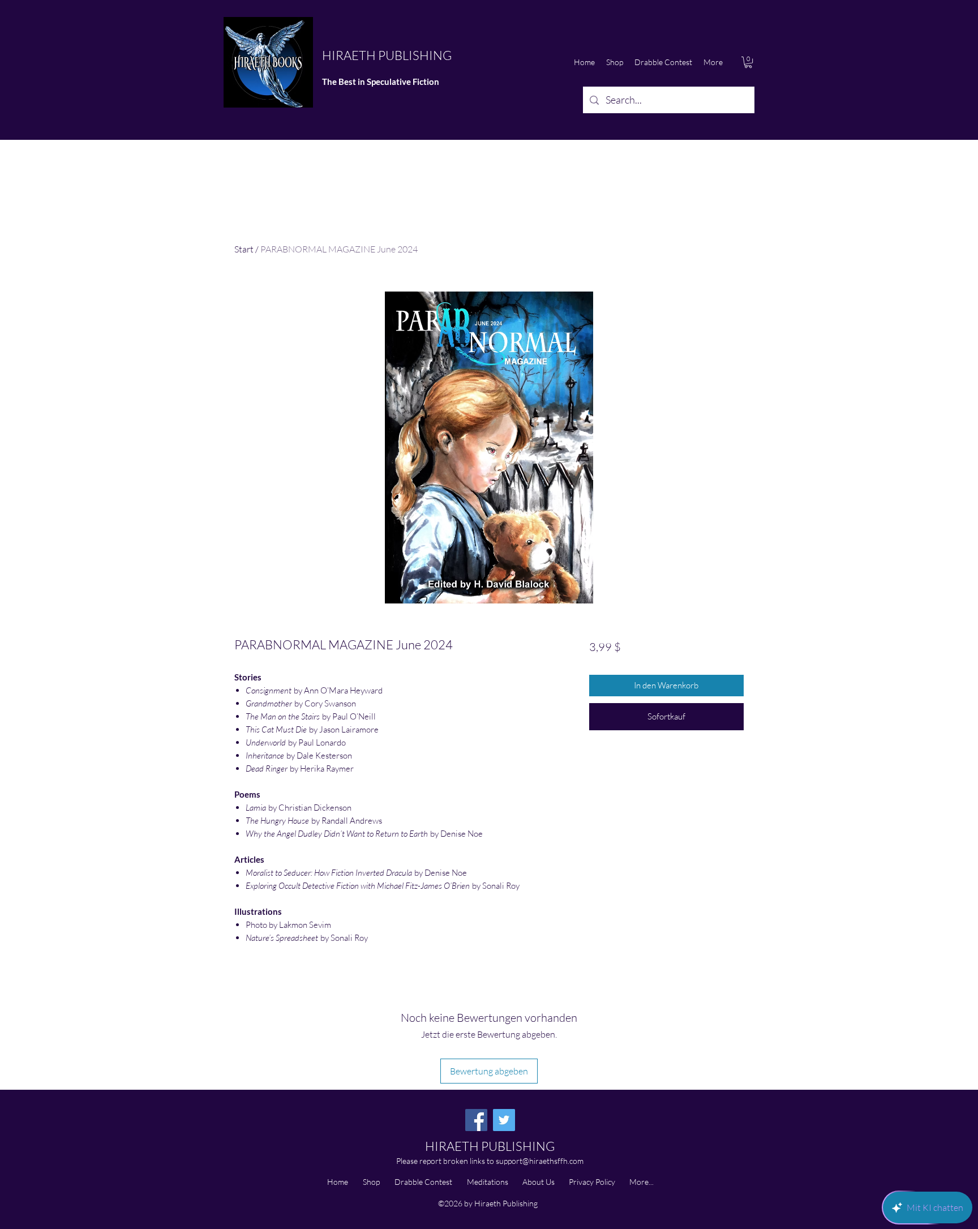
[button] (748, 62)
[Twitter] (504, 1120)
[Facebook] (476, 1120)
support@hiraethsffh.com (540, 1161)
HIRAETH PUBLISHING (387, 55)
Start (244, 249)
